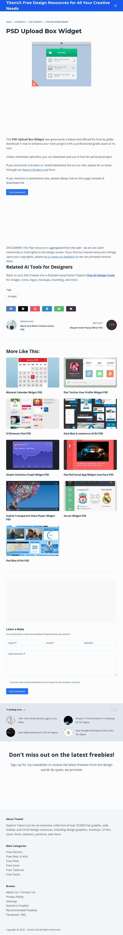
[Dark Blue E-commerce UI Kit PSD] (90, 414)
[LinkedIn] (47, 308)
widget (12, 296)
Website (88, 642)
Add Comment (16, 653)
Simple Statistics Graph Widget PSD (27, 474)
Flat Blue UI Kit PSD (17, 560)
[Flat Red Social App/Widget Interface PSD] (90, 455)
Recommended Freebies (21, 910)
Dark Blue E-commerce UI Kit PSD (83, 433)
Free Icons (12, 865)
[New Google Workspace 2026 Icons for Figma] (68, 732)
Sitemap (11, 901)
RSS (23, 914)
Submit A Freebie (17, 905)
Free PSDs (12, 861)
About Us (12, 892)
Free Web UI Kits (17, 856)
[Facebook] (11, 308)
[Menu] (115, 5)
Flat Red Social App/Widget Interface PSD (88, 474)
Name (12, 642)
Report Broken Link (35, 170)
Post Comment (17, 691)
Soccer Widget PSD (75, 515)
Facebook (12, 914)
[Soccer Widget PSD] (90, 496)
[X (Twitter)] (23, 308)
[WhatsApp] (59, 308)
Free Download (17, 192)
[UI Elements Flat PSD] (32, 414)
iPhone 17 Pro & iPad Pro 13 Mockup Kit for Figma (95, 720)
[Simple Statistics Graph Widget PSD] (32, 455)
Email (50, 642)
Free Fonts (13, 874)
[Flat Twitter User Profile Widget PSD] (90, 373)
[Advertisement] (61, 111)
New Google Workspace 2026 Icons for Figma (95, 732)
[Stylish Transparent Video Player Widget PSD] (32, 496)
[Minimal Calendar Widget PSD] (32, 373)
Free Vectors (14, 852)
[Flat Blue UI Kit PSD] (32, 541)
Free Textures (15, 870)
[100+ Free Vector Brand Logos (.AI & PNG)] (10, 720)
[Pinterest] (35, 308)
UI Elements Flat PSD (18, 433)
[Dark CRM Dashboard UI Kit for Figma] (10, 732)
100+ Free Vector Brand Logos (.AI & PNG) (37, 720)
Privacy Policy (15, 897)
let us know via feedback (59, 257)
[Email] (71, 308)
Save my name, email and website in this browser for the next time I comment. (45, 682)
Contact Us (28, 892)
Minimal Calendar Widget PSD (24, 392)
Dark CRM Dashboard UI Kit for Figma (38, 732)
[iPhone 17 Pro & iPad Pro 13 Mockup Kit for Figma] (68, 720)
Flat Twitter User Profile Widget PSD (86, 392)
